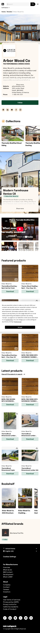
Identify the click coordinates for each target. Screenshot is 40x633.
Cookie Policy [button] (9, 319)
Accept (20, 327)
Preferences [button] (17, 321)
